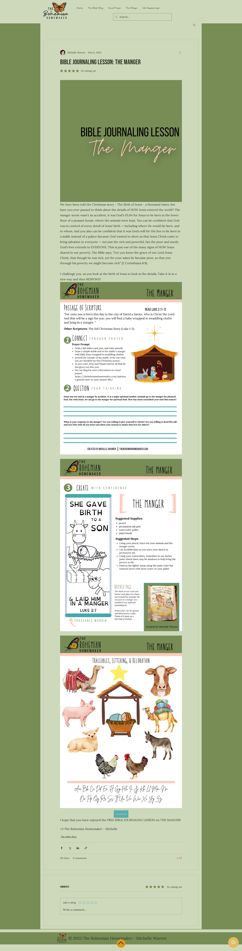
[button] (194, 24)
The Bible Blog (68, 836)
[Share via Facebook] (61, 848)
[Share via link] (85, 848)
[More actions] (180, 53)
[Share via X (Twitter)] (69, 848)
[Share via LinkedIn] (77, 848)
